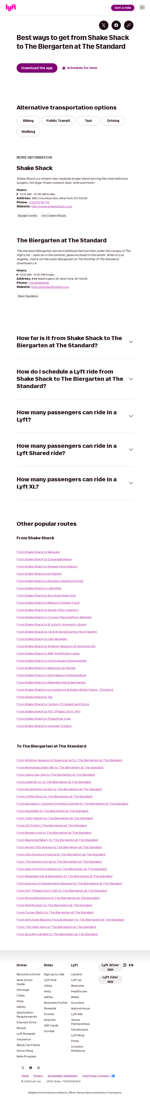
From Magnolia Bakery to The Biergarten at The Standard (57, 840)
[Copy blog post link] (128, 25)
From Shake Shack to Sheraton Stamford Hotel (50, 581)
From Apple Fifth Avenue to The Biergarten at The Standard (59, 847)
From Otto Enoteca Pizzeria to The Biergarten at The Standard (61, 854)
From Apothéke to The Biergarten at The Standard (52, 811)
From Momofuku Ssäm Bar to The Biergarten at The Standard (60, 767)
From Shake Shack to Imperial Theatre (44, 726)
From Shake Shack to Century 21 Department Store (53, 704)
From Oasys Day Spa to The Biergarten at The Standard (56, 775)
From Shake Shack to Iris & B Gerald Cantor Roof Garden (57, 632)
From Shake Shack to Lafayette (39, 588)
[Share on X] (103, 25)
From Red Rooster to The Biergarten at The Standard (54, 905)
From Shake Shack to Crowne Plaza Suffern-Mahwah (54, 617)
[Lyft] (11, 8)
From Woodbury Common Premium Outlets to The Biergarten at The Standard (72, 804)
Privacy (38, 1076)
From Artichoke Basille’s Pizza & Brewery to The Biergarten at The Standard (70, 920)
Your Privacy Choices (95, 1076)
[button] (142, 7)
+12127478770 (38, 202)
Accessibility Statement (63, 1076)
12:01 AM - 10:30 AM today (37, 194)
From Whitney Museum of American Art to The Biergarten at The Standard (69, 760)
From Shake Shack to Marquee (38, 552)
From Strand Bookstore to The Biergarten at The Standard (58, 898)
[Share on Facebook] (116, 25)
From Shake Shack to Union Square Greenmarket (51, 661)
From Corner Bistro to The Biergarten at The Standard (55, 912)
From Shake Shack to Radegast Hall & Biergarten (51, 682)
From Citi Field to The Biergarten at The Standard (52, 825)
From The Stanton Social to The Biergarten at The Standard (59, 862)
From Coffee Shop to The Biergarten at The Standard (54, 796)
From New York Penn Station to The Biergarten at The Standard (62, 869)
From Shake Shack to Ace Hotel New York (46, 595)
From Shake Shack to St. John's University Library (52, 624)
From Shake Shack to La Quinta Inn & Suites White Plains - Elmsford (65, 690)
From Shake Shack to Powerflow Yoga (44, 719)
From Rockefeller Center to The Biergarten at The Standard (59, 789)
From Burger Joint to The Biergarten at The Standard (54, 833)
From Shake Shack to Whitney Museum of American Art (56, 646)
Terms (25, 1076)
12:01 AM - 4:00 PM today (37, 274)
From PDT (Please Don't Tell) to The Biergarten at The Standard (62, 891)
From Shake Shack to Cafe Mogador (42, 639)
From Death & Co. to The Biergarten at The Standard (54, 782)
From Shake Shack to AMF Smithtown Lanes (48, 653)
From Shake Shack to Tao (35, 697)
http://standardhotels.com (50, 287)
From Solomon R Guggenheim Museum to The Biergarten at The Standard (69, 883)
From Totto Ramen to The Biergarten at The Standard (55, 818)
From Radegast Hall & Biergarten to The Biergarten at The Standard (64, 876)
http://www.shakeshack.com (51, 206)
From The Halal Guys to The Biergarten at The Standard (56, 927)
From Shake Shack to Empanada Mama (44, 559)
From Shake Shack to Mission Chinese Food (48, 603)
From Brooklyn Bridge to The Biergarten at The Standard (57, 934)
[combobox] (127, 965)
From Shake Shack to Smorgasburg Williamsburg (51, 675)
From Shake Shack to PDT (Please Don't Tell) (48, 711)
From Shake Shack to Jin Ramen (39, 574)
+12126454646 (38, 283)
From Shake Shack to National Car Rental (46, 668)
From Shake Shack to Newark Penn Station (47, 566)
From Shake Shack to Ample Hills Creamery (48, 610)
